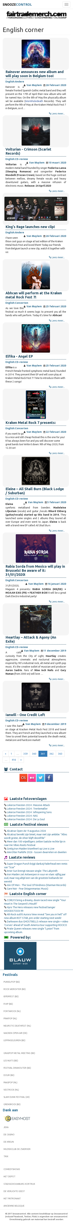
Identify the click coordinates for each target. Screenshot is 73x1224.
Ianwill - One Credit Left (25, 715)
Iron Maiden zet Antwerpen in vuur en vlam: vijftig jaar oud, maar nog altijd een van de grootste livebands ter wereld (35, 878)
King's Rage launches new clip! (30, 227)
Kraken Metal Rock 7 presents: (30, 423)
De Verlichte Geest (14, 1191)
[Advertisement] (36, 789)
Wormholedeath (34, 101)
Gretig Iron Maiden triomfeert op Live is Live (30, 848)
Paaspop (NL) (10, 1082)
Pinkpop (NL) (10, 1018)
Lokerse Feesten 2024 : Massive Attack (28, 805)
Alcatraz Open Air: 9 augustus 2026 (26, 830)
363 (60, 753)
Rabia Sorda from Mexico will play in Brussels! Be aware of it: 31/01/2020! (35, 570)
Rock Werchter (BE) (15, 989)
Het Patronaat (12, 1198)
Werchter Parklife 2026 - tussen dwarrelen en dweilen (37, 852)
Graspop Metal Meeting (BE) (19, 1053)
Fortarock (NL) (12, 1011)
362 (51, 753)
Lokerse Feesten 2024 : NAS (22, 815)
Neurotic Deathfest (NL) (17, 1026)
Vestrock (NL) (11, 1090)
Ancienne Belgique (14, 1206)
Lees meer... (58, 113)
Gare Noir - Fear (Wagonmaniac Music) (27, 888)
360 (34, 753)
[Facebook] (49, 777)
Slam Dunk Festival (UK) (17, 1097)
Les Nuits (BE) (11, 1060)
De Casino (9, 1134)
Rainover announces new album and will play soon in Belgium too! (34, 74)
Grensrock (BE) (12, 1104)
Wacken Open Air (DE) (15, 1033)
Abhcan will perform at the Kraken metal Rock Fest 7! (33, 295)
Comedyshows (12, 1169)
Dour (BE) (9, 1075)
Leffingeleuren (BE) (14, 1040)
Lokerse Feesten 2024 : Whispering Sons (29, 812)
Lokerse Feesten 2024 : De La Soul (26, 819)
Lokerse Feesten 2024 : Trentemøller (27, 808)
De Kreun (9, 1142)
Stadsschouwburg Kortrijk (19, 1184)
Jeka (6, 1127)
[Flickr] (32, 777)
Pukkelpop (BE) (12, 982)
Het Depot (9, 1176)
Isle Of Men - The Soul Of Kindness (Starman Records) (36, 885)
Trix (6, 1156)
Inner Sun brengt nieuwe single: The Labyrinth (32, 870)
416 (14, 759)
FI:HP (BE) (8, 1004)
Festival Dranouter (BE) (17, 1068)
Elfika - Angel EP (19, 356)
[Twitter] (40, 777)
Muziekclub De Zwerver (17, 1149)
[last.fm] (23, 777)
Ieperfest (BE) (11, 996)
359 (25, 753)
